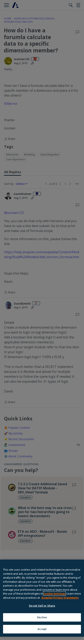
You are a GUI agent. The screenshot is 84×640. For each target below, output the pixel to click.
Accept (42, 629)
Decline (42, 617)
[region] (42, 598)
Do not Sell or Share (42, 605)
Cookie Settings (54, 593)
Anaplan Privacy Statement (60, 597)
